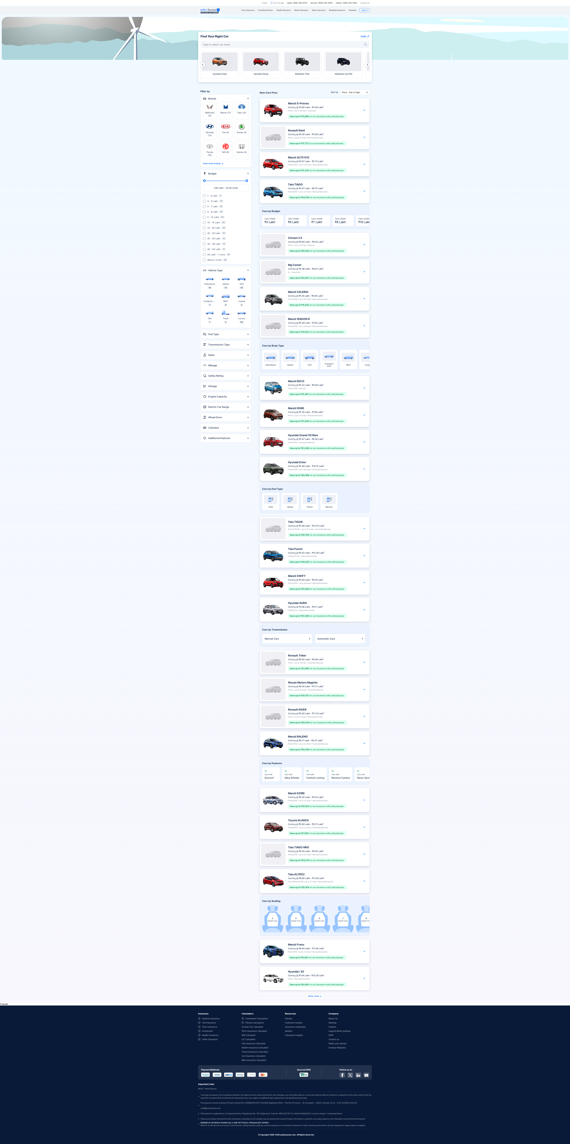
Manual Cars (272, 638)
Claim (264, 3)
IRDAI (200, 1089)
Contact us (333, 1039)
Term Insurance (209, 1027)
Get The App (279, 3)
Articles (288, 1018)
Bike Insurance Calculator (254, 1060)
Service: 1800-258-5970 (321, 3)
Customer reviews (293, 1022)
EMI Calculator (249, 1035)
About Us (332, 1018)
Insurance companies (295, 1027)
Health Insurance (210, 1035)
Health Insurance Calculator (255, 1047)
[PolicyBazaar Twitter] (350, 1075)
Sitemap (332, 1022)
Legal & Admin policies (339, 1031)
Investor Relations (337, 1047)
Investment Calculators (257, 1018)
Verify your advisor (337, 1043)
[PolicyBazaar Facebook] (342, 1075)
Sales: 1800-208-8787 (297, 3)
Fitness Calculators (255, 1022)
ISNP (330, 1035)
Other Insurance (210, 1039)
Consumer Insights (294, 1035)
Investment (207, 1031)
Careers (332, 1027)
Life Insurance (209, 1022)
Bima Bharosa (211, 1089)
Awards (288, 1031)
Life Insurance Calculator (254, 1043)
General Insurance (211, 1018)
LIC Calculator (248, 1039)
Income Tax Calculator (252, 1027)
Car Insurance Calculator (254, 1056)
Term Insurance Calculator (254, 1031)
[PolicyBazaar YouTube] (366, 1075)
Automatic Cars (326, 638)
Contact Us (365, 3)
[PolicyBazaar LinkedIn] (358, 1075)
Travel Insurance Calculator (255, 1051)
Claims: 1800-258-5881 (346, 3)
